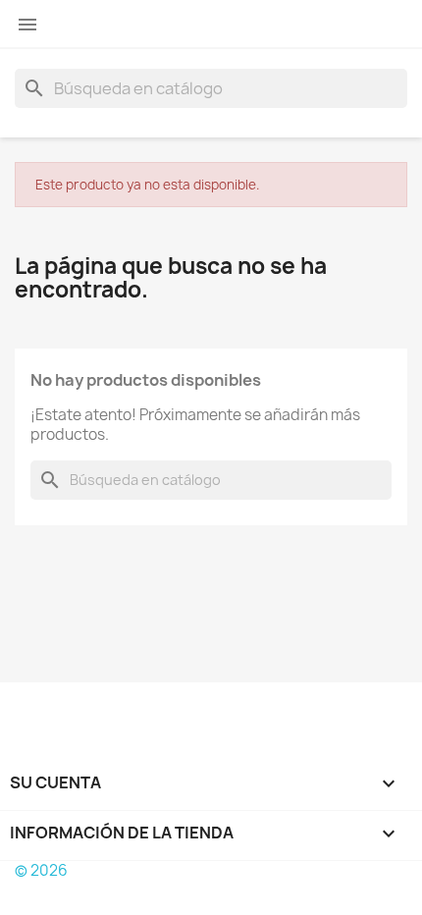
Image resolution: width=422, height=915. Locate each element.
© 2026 (41, 870)
